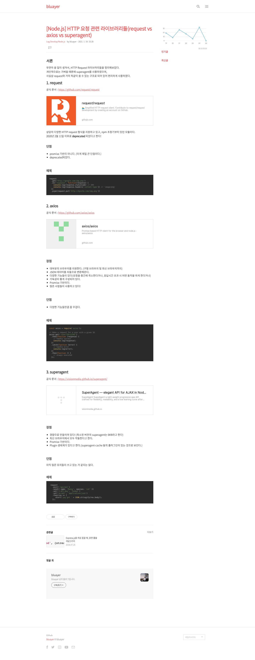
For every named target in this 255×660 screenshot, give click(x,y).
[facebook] (47, 647)
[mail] (73, 647)
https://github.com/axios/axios (76, 212)
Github (49, 635)
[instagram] (59, 647)
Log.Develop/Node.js (55, 41)
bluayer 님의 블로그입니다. (63, 579)
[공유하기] (57, 517)
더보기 (150, 532)
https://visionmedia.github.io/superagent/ (82, 379)
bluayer (53, 6)
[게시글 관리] (61, 517)
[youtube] (66, 647)
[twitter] (53, 647)
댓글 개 (50, 560)
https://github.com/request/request (78, 89)
